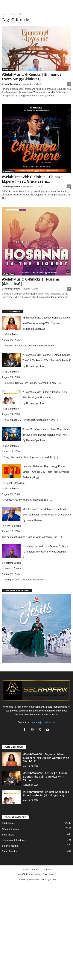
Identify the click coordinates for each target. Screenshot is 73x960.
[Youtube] (48, 730)
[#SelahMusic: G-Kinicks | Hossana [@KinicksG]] (36, 241)
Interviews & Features (14, 840)
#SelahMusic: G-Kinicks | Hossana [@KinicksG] (30, 281)
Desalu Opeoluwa (11, 83)
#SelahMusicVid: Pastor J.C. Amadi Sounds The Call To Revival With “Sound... (45, 776)
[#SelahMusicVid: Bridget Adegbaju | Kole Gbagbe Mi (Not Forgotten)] (11, 797)
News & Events (13, 525)
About (25, 869)
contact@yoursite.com (43, 722)
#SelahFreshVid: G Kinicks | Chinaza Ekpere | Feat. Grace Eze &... (32, 179)
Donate (47, 869)
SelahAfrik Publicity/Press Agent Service (37, 874)
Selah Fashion (9, 851)
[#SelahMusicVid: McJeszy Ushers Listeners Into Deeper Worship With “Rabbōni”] (11, 759)
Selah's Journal (10, 845)
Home (4, 14)
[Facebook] (25, 730)
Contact (36, 869)
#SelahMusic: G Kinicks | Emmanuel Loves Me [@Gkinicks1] (32, 76)
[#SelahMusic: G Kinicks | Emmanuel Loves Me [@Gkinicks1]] (36, 48)
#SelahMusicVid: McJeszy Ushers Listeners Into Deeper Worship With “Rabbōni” (46, 757)
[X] (41, 730)
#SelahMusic (8, 69)
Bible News (8, 834)
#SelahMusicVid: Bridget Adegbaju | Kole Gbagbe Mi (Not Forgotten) (46, 793)
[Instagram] (33, 730)
